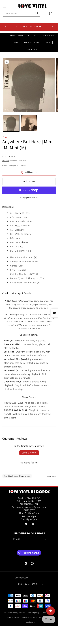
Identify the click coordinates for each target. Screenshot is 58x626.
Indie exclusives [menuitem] (32, 42)
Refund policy (33, 613)
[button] (8, 6)
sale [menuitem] (48, 42)
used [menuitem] (16, 42)
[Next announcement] (52, 26)
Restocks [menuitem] (33, 35)
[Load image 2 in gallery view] (29, 123)
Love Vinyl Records (17, 613)
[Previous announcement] (5, 26)
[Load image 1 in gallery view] (11, 123)
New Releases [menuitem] (16, 35)
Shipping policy (28, 617)
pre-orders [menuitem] (48, 35)
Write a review (29, 452)
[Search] (37, 13)
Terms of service (12, 617)
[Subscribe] (44, 539)
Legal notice (30, 622)
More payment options (29, 197)
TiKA (4, 137)
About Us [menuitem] (32, 49)
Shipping (5, 160)
